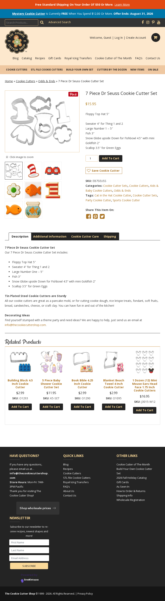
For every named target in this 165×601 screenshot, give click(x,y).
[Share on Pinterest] (95, 216)
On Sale (153, 69)
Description (20, 236)
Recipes (40, 58)
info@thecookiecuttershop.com (25, 325)
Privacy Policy (85, 593)
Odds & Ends (46, 81)
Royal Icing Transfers (78, 58)
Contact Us (153, 58)
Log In (118, 37)
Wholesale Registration (131, 500)
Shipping (110, 236)
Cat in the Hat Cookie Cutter (113, 195)
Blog (15, 58)
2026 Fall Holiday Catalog (131, 478)
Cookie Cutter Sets (115, 186)
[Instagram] (147, 22)
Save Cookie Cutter (106, 170)
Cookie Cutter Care (85, 236)
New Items (137, 69)
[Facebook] (143, 22)
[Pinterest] (153, 22)
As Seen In (123, 486)
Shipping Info (125, 495)
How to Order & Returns (131, 491)
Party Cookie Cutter (98, 200)
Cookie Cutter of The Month (113, 58)
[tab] (20, 236)
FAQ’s (138, 58)
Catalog (27, 58)
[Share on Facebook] (88, 216)
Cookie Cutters (16, 69)
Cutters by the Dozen (112, 69)
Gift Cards (54, 58)
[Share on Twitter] (102, 216)
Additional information (49, 236)
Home (9, 81)
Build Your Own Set (79, 69)
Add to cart (110, 158)
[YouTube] (158, 22)
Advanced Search (59, 22)
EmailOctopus (31, 580)
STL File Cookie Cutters (47, 69)
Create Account (136, 37)
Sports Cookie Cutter (126, 200)
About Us (68, 491)
